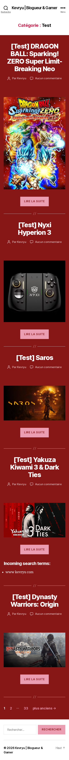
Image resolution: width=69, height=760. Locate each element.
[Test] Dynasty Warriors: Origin (34, 600)
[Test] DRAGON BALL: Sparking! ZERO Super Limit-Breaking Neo (34, 57)
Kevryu (21, 78)
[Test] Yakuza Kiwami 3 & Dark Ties (34, 467)
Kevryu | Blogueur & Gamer (34, 8)
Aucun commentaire (48, 78)
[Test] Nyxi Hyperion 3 (34, 228)
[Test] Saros (34, 358)
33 (26, 708)
